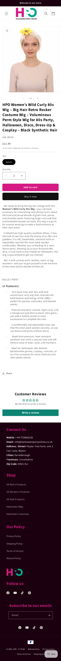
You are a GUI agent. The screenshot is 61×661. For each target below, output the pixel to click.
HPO (15, 649)
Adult (9, 162)
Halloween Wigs (15, 506)
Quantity (6, 169)
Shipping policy (40, 654)
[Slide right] (37, 98)
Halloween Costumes (18, 513)
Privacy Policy (14, 536)
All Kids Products (16, 499)
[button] (6, 13)
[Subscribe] (49, 615)
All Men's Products (16, 484)
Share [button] (9, 373)
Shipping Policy (15, 543)
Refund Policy (14, 558)
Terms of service (24, 654)
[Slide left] (23, 98)
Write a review (30, 412)
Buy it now (30, 196)
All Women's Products (18, 491)
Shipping (16, 148)
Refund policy (34, 649)
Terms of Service (15, 551)
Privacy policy (49, 649)
